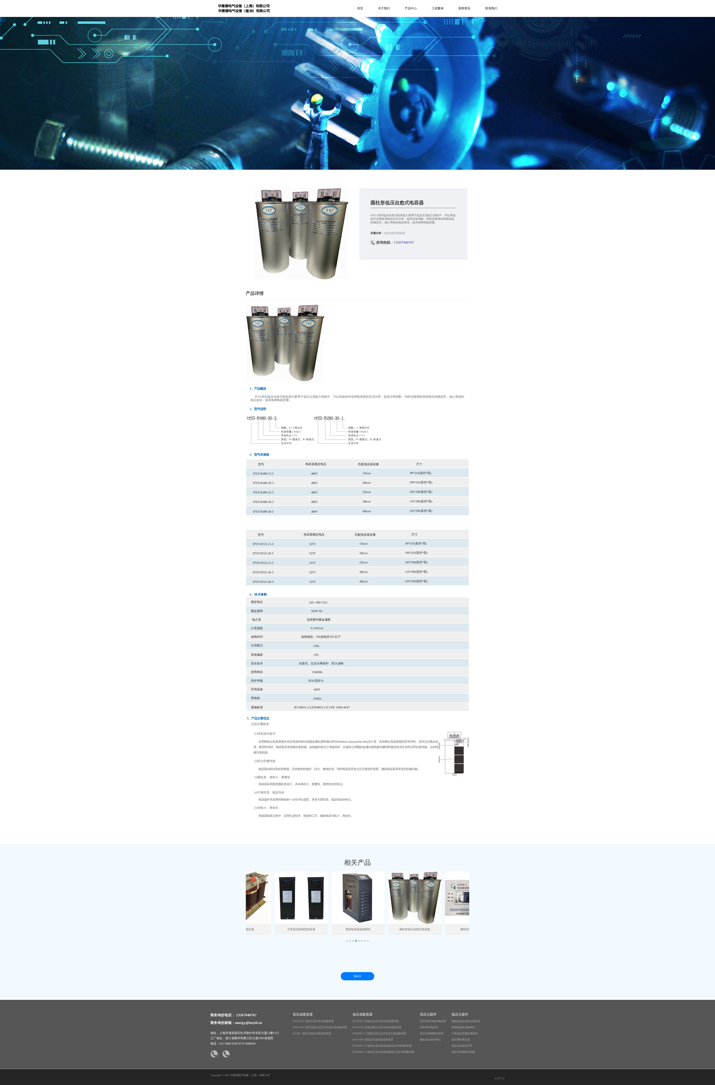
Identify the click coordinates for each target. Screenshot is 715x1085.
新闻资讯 (464, 8)
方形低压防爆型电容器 (465, 1033)
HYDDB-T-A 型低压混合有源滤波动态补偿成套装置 (382, 1045)
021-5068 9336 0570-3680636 (237, 1043)
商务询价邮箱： (222, 1023)
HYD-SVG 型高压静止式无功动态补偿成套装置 (320, 1027)
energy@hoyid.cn (248, 1023)
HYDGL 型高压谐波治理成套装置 (312, 1033)
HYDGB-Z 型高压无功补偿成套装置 (313, 1021)
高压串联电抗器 (429, 1027)
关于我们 (384, 8)
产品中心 (411, 8)
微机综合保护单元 (430, 1039)
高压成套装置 (303, 1014)
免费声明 (499, 1078)
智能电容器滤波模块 (463, 1027)
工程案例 (438, 8)
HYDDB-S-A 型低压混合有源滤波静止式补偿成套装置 (383, 1052)
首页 (360, 8)
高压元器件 (428, 1014)
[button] (347, 941)
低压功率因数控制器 (463, 1052)
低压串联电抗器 (461, 1039)
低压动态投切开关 (462, 1045)
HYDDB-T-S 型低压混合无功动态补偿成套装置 (379, 1033)
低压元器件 (460, 1014)
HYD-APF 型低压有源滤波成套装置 (372, 1039)
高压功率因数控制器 (431, 1033)
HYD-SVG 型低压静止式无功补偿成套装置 (376, 1027)
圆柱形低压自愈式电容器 (466, 1021)
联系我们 (491, 8)
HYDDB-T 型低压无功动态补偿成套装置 (375, 1021)
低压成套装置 (362, 1014)
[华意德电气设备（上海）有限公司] (243, 13)
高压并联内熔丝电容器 (433, 1021)
